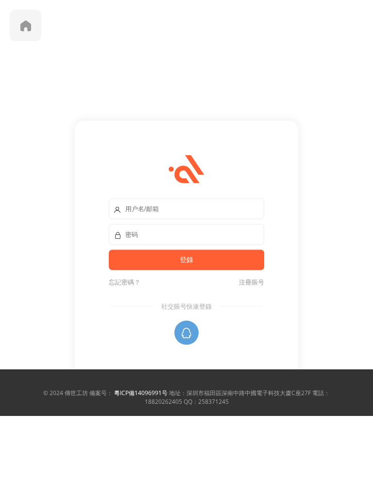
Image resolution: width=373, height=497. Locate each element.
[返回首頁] (25, 25)
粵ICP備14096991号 (141, 393)
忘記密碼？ (124, 282)
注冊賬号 (250, 282)
